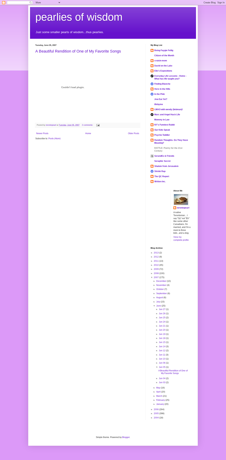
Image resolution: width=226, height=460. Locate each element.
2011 (156, 261)
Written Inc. (160, 181)
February (160, 400)
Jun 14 (162, 346)
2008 (156, 273)
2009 (156, 269)
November (161, 285)
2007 (156, 277)
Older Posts (133, 133)
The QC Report (161, 176)
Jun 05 (162, 367)
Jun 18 (162, 338)
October (160, 289)
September (161, 293)
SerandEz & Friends (164, 156)
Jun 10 (162, 359)
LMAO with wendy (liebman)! (168, 109)
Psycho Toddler (162, 135)
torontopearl (183, 208)
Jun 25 (162, 317)
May (158, 388)
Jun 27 (162, 309)
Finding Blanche (162, 84)
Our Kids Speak (162, 130)
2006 (156, 409)
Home (88, 133)
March (159, 396)
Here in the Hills (162, 89)
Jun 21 (162, 326)
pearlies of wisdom (79, 17)
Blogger (126, 437)
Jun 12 (162, 350)
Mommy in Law (161, 119)
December (161, 281)
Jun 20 (162, 330)
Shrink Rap (159, 171)
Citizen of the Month (164, 55)
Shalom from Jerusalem (166, 166)
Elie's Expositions (163, 71)
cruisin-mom (160, 60)
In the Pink (159, 94)
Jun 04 (162, 378)
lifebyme (158, 104)
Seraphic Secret (162, 161)
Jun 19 (162, 334)
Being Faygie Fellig (163, 50)
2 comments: (88, 125)
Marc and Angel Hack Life (167, 114)
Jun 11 (162, 355)
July (158, 301)
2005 (156, 413)
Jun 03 (162, 382)
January (160, 404)
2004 (156, 417)
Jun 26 (162, 313)
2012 (156, 257)
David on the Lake (163, 66)
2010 (156, 265)
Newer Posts (42, 133)
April (158, 392)
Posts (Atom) (54, 138)
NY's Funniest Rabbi (164, 125)
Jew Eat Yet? (160, 99)
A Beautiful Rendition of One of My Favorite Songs (78, 51)
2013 (156, 253)
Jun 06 (162, 363)
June (159, 306)
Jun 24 (162, 322)
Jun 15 (162, 342)
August (159, 297)
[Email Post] (98, 125)
